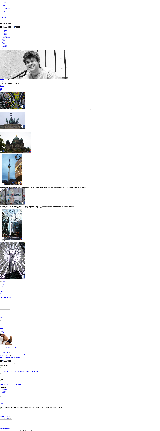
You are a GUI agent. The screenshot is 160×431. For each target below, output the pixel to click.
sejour (2, 287)
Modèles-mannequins (4, 17)
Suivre (3, 332)
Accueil (1, 79)
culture (2, 286)
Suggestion (4, 391)
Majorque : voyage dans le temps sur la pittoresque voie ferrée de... (11, 384)
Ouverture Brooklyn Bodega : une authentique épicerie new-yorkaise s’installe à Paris (14, 350)
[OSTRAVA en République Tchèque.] (6, 414)
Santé (2, 19)
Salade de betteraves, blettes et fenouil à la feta (8, 405)
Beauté (3, 35)
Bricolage (3, 18)
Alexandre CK (2, 86)
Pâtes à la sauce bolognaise (4, 308)
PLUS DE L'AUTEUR (10, 297)
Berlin (4, 281)
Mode (2, 29)
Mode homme (5, 5)
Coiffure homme (5, 7)
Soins (4, 9)
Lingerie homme (5, 4)
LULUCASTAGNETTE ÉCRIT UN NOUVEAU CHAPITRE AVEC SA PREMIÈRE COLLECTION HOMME (19, 371)
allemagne (3, 283)
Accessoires (4, 2)
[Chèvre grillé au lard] (5, 327)
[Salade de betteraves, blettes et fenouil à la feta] (6, 402)
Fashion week (3, 47)
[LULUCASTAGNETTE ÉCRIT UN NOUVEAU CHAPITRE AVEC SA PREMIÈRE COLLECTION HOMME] (2, 369)
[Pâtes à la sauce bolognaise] (2, 376)
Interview (4, 44)
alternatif (3, 284)
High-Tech (4, 12)
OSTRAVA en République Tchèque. (6, 416)
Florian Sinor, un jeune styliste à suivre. (6, 428)
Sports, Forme (5, 38)
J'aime (2, 331)
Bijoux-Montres (5, 1)
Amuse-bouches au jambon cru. (8, 295)
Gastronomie (5, 16)
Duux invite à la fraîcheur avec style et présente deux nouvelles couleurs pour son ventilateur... (16, 354)
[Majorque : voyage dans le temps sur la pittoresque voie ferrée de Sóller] (5, 316)
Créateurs (4, 6)
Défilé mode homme (6, 32)
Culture (3, 10)
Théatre (4, 41)
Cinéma (4, 11)
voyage (3, 288)
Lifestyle (3, 13)
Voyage (4, 15)
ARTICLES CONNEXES (3, 297)
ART (2, 285)
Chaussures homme (5, 3)
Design (4, 14)
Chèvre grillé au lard (3, 329)
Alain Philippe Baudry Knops (4, 349)
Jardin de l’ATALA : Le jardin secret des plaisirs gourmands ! (10, 357)
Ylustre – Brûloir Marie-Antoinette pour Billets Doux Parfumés (11, 347)
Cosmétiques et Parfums (6, 8)
